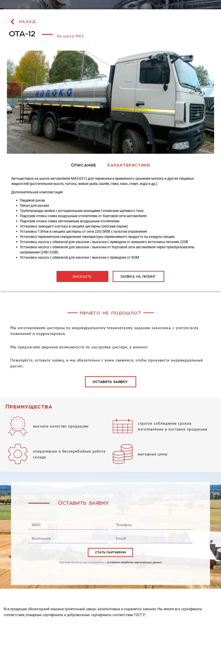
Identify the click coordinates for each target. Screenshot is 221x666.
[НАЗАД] (12, 21)
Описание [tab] (83, 164)
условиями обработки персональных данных (134, 562)
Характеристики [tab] (128, 164)
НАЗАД (27, 21)
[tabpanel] (110, 218)
